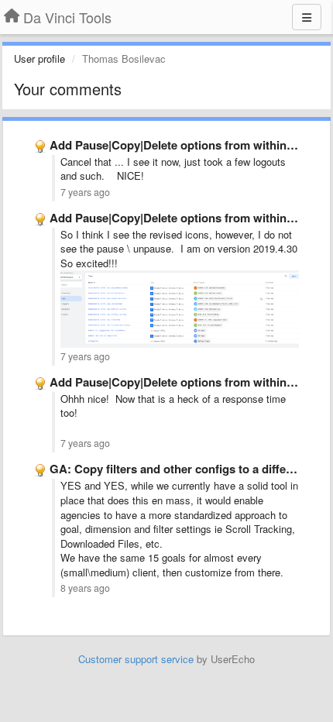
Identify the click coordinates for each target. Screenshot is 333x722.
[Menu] (306, 17)
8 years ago (85, 588)
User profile (39, 58)
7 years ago (85, 192)
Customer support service (136, 659)
